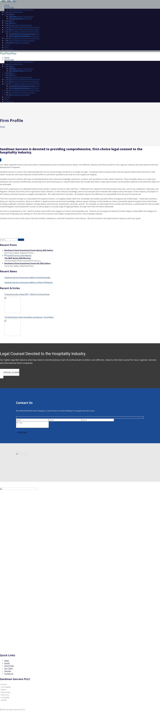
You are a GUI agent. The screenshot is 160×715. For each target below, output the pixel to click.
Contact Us (8, 673)
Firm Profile (9, 666)
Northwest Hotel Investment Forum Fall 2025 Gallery (27, 263)
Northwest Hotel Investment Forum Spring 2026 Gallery (28, 250)
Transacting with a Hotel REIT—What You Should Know (27, 294)
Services (7, 671)
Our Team (8, 668)
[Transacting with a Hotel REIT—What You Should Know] (12, 305)
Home (2, 126)
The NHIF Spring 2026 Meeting (17, 258)
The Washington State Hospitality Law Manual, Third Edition (29, 317)
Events (7, 663)
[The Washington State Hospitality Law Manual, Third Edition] (12, 328)
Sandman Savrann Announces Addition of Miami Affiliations (28, 282)
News (6, 660)
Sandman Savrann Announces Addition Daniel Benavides (27, 277)
